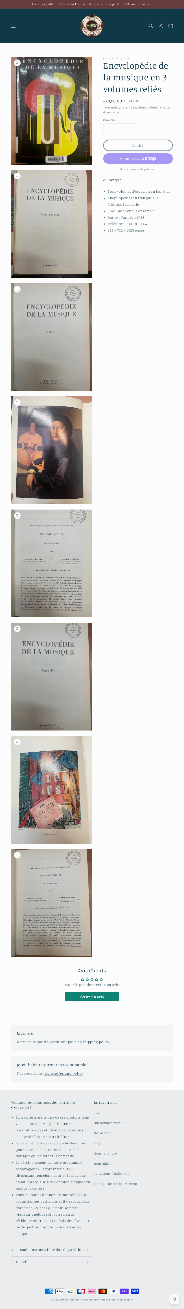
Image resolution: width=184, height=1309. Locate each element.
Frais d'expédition (135, 107)
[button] (13, 26)
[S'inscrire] (87, 1261)
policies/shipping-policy (89, 1042)
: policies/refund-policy (63, 1073)
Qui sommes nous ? (108, 1123)
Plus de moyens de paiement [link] (138, 169)
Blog (97, 1143)
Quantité (109, 120)
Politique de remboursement (116, 1183)
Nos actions (103, 1133)
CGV (97, 1113)
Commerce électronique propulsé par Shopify (107, 1299)
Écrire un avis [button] (92, 997)
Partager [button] (114, 180)
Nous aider (102, 1163)
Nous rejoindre (105, 1153)
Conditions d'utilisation (112, 1173)
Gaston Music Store (70, 1299)
